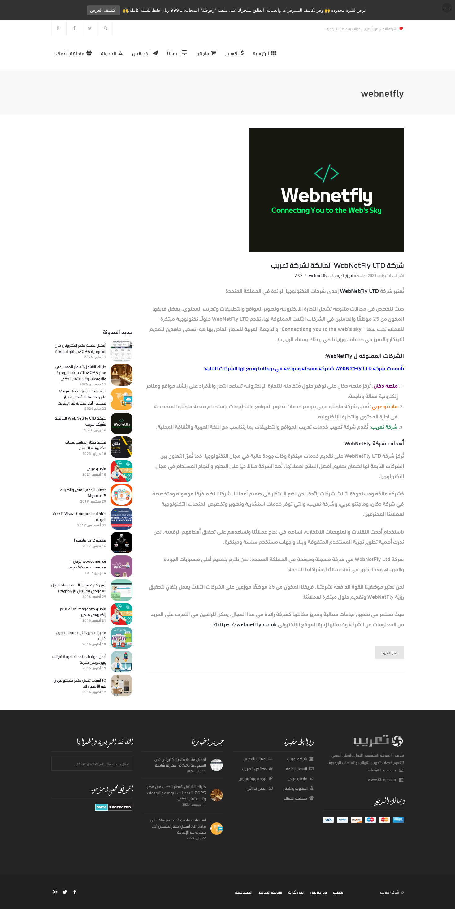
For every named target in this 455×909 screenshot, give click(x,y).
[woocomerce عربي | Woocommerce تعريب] (121, 566)
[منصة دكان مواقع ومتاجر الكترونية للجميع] (121, 447)
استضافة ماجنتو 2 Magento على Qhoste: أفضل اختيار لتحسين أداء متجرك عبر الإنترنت (82, 397)
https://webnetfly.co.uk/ (245, 624)
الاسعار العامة (296, 768)
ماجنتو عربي (96, 469)
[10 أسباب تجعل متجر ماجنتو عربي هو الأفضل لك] (121, 685)
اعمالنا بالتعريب (254, 758)
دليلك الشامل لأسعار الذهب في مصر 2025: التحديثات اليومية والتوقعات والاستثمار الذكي (80, 373)
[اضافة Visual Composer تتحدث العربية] (121, 519)
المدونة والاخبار (296, 788)
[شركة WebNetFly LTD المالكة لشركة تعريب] (121, 423)
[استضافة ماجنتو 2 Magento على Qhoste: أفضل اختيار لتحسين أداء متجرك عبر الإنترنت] (121, 399)
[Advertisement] (91, 221)
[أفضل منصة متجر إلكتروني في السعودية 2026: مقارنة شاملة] (121, 351)
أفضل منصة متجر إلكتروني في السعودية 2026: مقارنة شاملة (80, 348)
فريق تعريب (344, 275)
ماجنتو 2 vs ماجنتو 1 (90, 540)
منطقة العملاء (295, 798)
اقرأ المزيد (389, 652)
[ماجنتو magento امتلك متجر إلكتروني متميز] (121, 614)
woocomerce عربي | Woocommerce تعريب (87, 564)
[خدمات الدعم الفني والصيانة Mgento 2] (121, 495)
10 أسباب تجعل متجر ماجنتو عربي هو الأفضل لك (80, 683)
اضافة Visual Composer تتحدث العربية (79, 517)
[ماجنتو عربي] (121, 471)
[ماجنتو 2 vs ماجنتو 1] (121, 542)
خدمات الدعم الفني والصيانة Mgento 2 (83, 493)
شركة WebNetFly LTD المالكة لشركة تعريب (337, 265)
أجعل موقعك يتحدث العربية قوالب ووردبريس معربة (79, 660)
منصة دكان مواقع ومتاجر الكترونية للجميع (85, 445)
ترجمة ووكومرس (252, 778)
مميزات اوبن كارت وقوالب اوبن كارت (81, 636)
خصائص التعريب (254, 768)
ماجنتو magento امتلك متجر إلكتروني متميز (83, 612)
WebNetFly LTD (359, 290)
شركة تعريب (297, 758)
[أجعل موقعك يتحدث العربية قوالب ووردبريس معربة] (121, 661)
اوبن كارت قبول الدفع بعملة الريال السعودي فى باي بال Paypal (78, 588)
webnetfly (318, 275)
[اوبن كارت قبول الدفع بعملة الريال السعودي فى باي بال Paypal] (121, 590)
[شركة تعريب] (113, 807)
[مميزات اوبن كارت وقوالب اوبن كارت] (121, 638)
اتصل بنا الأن (256, 788)
